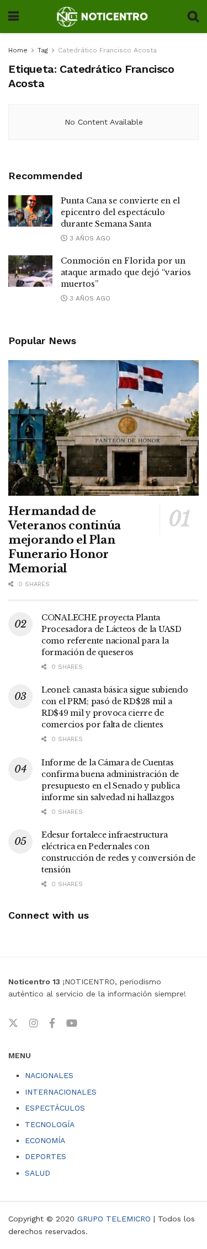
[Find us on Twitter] (13, 1023)
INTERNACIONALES (61, 1091)
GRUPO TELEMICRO (114, 1218)
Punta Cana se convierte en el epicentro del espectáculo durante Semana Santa (120, 212)
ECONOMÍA (45, 1140)
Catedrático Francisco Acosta (107, 50)
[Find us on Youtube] (71, 1023)
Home (18, 50)
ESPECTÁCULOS (55, 1107)
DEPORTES (45, 1156)
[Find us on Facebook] (52, 1023)
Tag (43, 50)
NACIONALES (49, 1075)
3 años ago (88, 238)
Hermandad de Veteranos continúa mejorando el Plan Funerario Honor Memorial (64, 540)
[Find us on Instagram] (33, 1023)
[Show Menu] (13, 16)
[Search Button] (193, 16)
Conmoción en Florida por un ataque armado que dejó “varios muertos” (126, 272)
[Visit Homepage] (103, 17)
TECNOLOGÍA (50, 1124)
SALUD (37, 1172)
